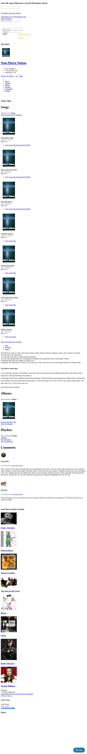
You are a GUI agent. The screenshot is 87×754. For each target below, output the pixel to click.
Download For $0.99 (23, 145)
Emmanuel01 (5, 461)
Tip (16, 76)
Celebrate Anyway (7, 233)
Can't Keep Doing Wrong (9, 297)
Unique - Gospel (6, 140)
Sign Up (21, 38)
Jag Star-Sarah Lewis (10, 591)
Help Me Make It (6, 202)
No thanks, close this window (11, 13)
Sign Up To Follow (7, 76)
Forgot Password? (24, 34)
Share (21, 76)
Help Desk (9, 694)
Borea (3, 613)
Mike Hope (4, 490)
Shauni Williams (8, 686)
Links (7, 349)
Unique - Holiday (7, 235)
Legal (15, 694)
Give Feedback (28, 694)
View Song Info (10, 145)
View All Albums (7, 424)
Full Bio (8, 347)
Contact (20, 694)
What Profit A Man (7, 138)
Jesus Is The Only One (8, 422)
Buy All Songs (17, 115)
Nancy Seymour (8, 528)
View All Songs (6, 115)
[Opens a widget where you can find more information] (79, 750)
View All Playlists (7, 441)
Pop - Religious (6, 172)
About (3, 694)
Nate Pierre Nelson (17, 465)
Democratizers (7, 550)
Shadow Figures (6, 329)
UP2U (3, 636)
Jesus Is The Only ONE (9, 170)
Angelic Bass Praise (7, 265)
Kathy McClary (8, 663)
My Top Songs (6, 440)
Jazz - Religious (6, 267)
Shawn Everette (8, 573)
